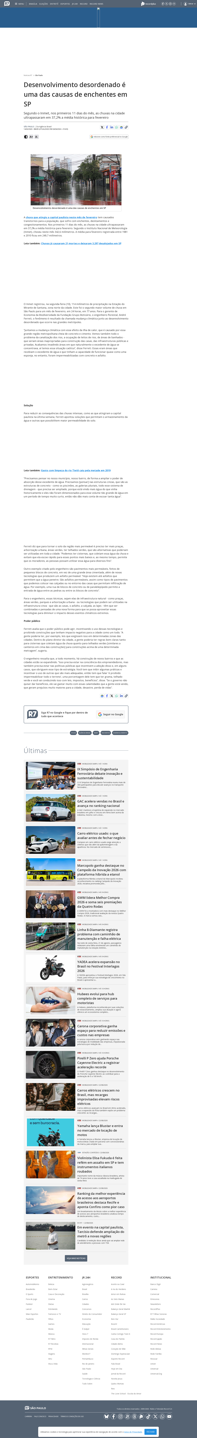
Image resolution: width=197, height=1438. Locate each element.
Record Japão (156, 1339)
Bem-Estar (52, 1289)
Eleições (43, 4)
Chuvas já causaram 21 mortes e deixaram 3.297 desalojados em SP (81, 243)
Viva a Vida (52, 1363)
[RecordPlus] (148, 3)
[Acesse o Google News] (121, 127)
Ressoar (153, 1358)
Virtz (50, 1358)
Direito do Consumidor (92, 1314)
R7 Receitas (53, 1344)
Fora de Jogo (31, 1299)
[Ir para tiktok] (148, 1416)
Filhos (50, 1319)
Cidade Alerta (117, 1344)
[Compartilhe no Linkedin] (111, 127)
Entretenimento (60, 1277)
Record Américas (157, 1324)
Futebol (29, 1304)
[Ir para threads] (134, 1416)
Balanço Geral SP (118, 1314)
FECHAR (151, 1431)
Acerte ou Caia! (117, 1284)
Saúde (85, 1373)
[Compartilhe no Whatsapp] (116, 127)
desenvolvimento (120, 733)
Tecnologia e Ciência (91, 1378)
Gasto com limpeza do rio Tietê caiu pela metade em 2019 (76, 470)
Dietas (51, 1304)
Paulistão (30, 1319)
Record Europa (156, 1334)
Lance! (28, 1309)
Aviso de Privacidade (133, 1432)
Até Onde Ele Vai (118, 1304)
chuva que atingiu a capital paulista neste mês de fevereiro (61, 217)
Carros (85, 1299)
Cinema (51, 1299)
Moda (50, 1329)
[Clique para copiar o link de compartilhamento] (126, 127)
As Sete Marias (117, 1299)
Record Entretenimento (160, 1329)
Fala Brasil (115, 1363)
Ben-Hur (114, 1319)
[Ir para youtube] (169, 1416)
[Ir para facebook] (162, 3)
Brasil (84, 1289)
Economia (86, 1319)
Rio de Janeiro (88, 1363)
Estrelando (52, 1309)
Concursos (86, 1309)
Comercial (154, 1294)
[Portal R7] (7, 3)
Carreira (153, 1289)
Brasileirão (30, 1289)
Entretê (54, 4)
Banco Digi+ (155, 1284)
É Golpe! (85, 1329)
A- (36, 137)
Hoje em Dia (116, 1368)
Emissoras (154, 1299)
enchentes (106, 733)
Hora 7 (85, 1334)
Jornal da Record (118, 1373)
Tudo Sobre (87, 1383)
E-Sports (29, 1294)
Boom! (114, 1324)
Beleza (51, 1284)
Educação (86, 1324)
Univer (153, 1363)
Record (84, 4)
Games (51, 1324)
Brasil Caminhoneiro (120, 1329)
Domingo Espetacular (120, 1354)
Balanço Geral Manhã (120, 1309)
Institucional (160, 1277)
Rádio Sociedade (157, 1319)
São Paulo (39, 75)
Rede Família (155, 1354)
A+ (31, 137)
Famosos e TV (54, 1314)
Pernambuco (87, 1358)
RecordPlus (155, 1309)
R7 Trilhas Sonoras (158, 1314)
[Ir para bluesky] (106, 1416)
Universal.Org (156, 1373)
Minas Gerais (87, 1349)
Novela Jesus (116, 1378)
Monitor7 (86, 1354)
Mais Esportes (32, 1314)
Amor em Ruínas (118, 1294)
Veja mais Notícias (76, 1258)
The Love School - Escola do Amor (126, 1393)
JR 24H (75, 4)
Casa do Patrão (118, 1339)
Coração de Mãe (118, 1349)
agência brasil (85, 733)
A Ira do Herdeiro (118, 1289)
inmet (96, 733)
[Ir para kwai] (127, 1416)
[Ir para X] (166, 3)
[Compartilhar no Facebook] (106, 127)
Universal (154, 1368)
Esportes (65, 4)
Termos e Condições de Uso (72, 1416)
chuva (73, 733)
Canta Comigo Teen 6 (120, 1334)
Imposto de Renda (90, 1339)
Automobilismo (32, 1284)
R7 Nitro (51, 1339)
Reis (113, 1388)
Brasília (33, 4)
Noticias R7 (28, 75)
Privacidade (53, 1416)
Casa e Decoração (56, 1294)
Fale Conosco (40, 1416)
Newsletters (155, 1304)
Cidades (85, 1304)
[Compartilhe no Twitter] (102, 127)
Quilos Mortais (117, 1383)
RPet (50, 1349)
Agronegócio (87, 1284)
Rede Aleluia (155, 1349)
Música (51, 1334)
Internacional (87, 1344)
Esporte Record (117, 1358)
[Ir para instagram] (170, 3)
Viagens (51, 1354)
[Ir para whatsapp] (162, 1416)
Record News (96, 4)
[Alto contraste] (26, 137)
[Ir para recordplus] (141, 1416)
